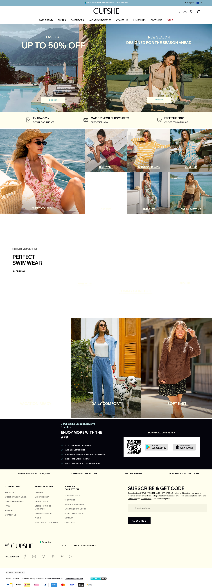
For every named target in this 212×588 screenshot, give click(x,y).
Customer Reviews (14, 502)
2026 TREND (46, 20)
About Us (9, 492)
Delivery (39, 492)
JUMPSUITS (139, 20)
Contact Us (10, 517)
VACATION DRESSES (100, 20)
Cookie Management (78, 584)
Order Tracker (42, 497)
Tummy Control (72, 496)
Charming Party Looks (75, 511)
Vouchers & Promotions (46, 526)
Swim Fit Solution (43, 516)
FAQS (7, 507)
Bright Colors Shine (74, 516)
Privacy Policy (37, 585)
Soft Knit (69, 521)
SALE (170, 20)
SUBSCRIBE (139, 522)
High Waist (70, 501)
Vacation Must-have (74, 506)
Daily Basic (70, 526)
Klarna (38, 521)
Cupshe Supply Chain (16, 497)
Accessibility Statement (58, 585)
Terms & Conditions (21, 585)
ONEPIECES (77, 20)
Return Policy (41, 502)
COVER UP (122, 20)
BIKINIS (62, 20)
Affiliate (9, 512)
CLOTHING (156, 20)
